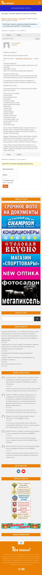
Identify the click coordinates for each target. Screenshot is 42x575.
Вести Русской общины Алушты (11, 364)
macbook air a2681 (11, 395)
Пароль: (5, 174)
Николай (8, 431)
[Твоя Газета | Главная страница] (9, 2)
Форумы (9, 18)
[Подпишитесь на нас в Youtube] (22, 569)
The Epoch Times (11, 377)
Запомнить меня (9, 180)
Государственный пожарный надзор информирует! (17, 353)
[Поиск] (37, 318)
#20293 (37, 38)
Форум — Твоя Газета (19, 18)
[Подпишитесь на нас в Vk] (19, 569)
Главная (4, 18)
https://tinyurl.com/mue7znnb (24, 58)
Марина (8, 416)
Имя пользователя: (8, 169)
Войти (5, 186)
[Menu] (39, 2)
